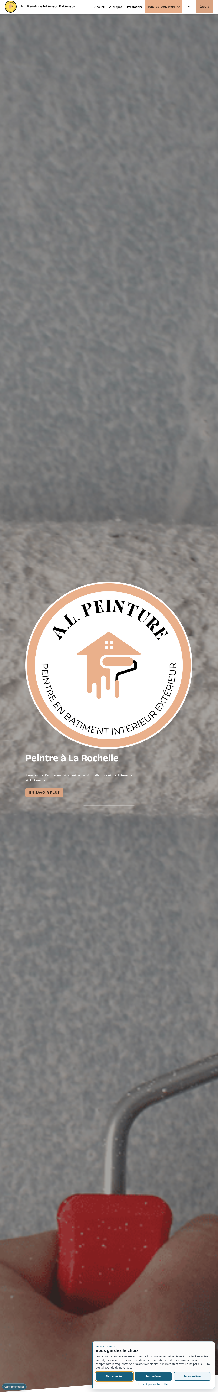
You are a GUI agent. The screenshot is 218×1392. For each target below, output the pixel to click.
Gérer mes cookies (14, 1386)
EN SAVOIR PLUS (44, 791)
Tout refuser (153, 1376)
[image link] (11, 7)
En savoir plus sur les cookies (153, 1384)
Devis (204, 7)
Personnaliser (192, 1376)
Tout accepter (114, 1376)
